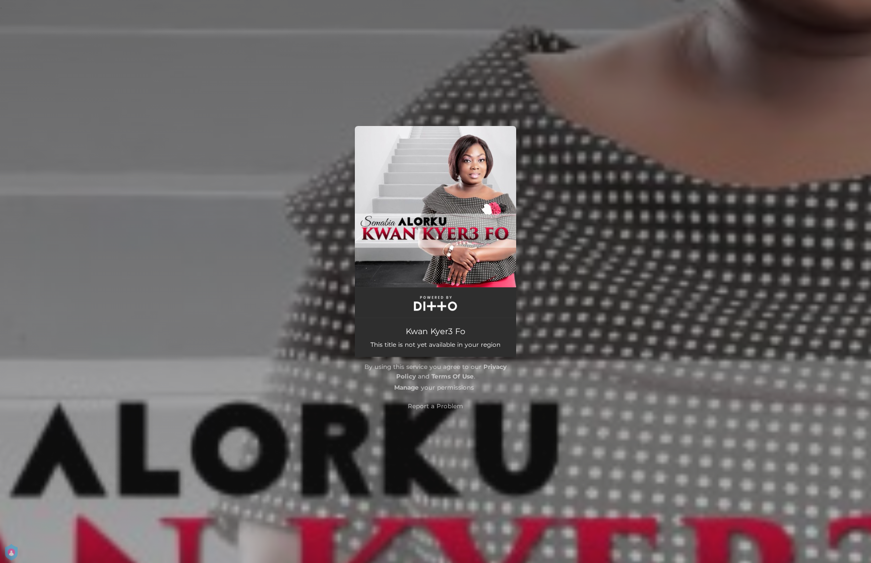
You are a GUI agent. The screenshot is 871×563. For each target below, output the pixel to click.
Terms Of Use (452, 376)
